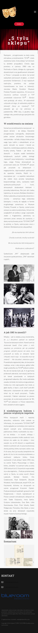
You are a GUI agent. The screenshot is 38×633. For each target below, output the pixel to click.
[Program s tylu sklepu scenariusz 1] (13, 562)
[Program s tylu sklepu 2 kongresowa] (28, 534)
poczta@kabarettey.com (11, 582)
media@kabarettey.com (11, 587)
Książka (19, 24)
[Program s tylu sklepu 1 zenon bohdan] (13, 534)
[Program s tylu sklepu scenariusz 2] (28, 562)
